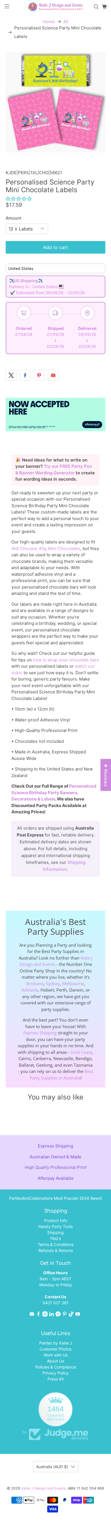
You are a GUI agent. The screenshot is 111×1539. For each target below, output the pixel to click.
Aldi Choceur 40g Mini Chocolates (45, 548)
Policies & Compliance (55, 1367)
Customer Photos (55, 1349)
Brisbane (35, 983)
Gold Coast (81, 1052)
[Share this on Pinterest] (39, 375)
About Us (55, 1361)
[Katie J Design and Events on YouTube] (77, 1315)
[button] (19, 198)
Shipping (55, 1232)
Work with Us (56, 1355)
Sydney (53, 983)
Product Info (55, 1220)
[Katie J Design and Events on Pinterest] (64, 1315)
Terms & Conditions (55, 1244)
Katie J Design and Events (43, 1488)
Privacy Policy (55, 1373)
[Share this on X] (11, 375)
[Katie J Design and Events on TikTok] (71, 1315)
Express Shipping (40, 1033)
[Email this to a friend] (53, 375)
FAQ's (55, 1238)
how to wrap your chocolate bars (66, 660)
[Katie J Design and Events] (55, 7)
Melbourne (73, 983)
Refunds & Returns (55, 1250)
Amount (13, 218)
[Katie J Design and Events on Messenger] (58, 1315)
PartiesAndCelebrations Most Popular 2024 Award (55, 1198)
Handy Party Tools (55, 1226)
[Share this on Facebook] (25, 375)
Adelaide (29, 990)
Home (49, 21)
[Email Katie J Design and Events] (31, 1315)
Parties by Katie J (55, 1343)
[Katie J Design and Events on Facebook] (38, 1315)
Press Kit (56, 1379)
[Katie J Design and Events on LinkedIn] (51, 1315)
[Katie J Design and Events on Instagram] (45, 1315)
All (65, 21)
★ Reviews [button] (105, 774)
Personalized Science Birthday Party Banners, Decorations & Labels (53, 792)
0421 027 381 (56, 1302)
